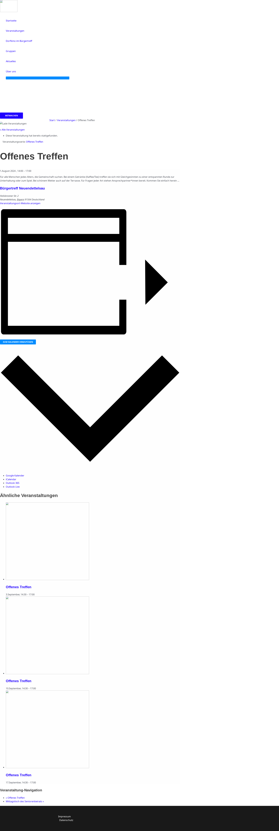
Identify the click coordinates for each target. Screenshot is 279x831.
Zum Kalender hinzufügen (18, 342)
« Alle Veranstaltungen (12, 129)
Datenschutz (66, 820)
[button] (17, 71)
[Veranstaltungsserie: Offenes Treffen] (36, 594)
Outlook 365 (12, 483)
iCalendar (11, 479)
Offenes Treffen (18, 587)
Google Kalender (15, 475)
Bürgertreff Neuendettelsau (22, 188)
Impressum (64, 816)
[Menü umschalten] (37, 78)
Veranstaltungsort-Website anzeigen (20, 203)
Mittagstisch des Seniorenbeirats (25, 801)
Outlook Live (13, 486)
